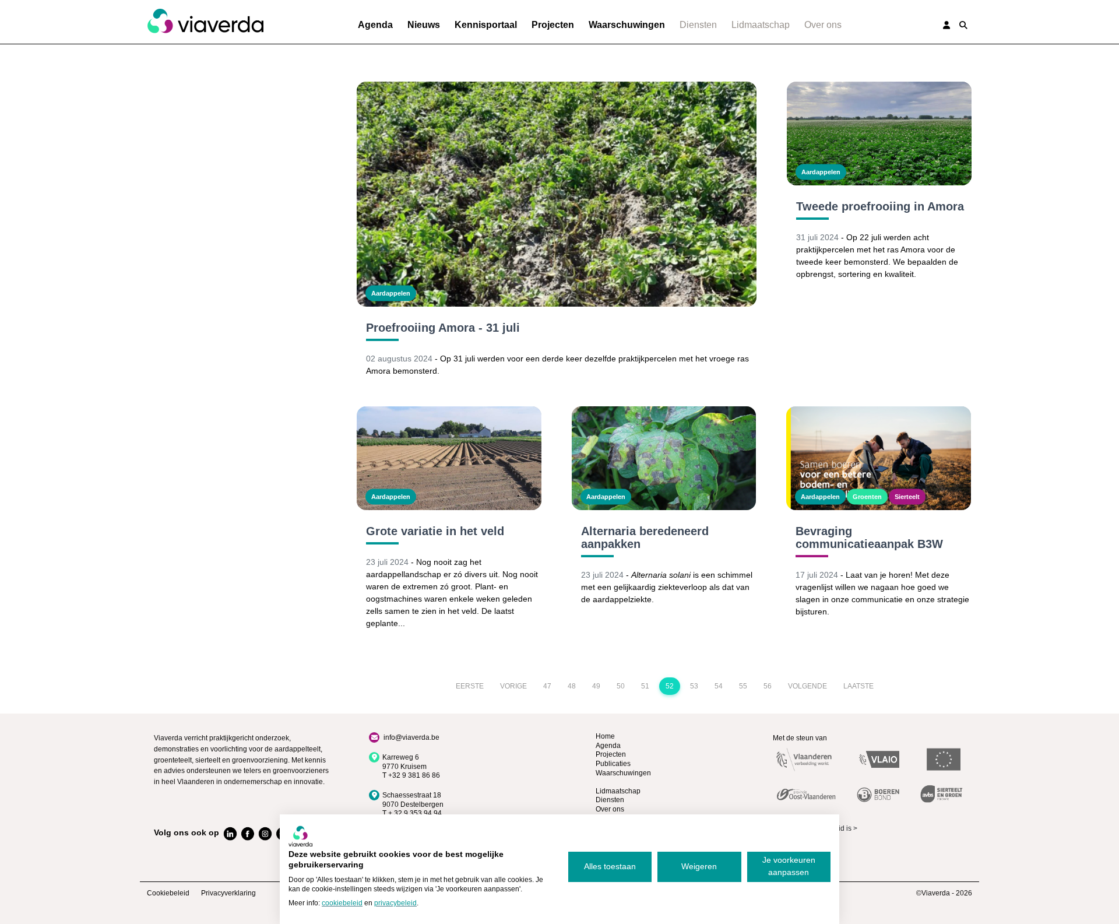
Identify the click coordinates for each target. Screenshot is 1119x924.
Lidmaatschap (760, 25)
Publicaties (613, 764)
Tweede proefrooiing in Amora (880, 206)
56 (767, 686)
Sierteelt (907, 496)
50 (621, 686)
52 (670, 686)
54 (719, 686)
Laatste (858, 686)
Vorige (513, 686)
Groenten (867, 496)
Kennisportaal (486, 25)
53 (694, 686)
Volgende (807, 686)
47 (547, 686)
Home (605, 736)
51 (645, 686)
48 (572, 686)
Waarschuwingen (627, 25)
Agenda (375, 25)
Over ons (823, 25)
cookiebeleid (342, 903)
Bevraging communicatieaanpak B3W (869, 537)
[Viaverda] (205, 21)
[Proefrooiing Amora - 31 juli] (556, 194)
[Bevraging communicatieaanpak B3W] (878, 458)
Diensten (698, 25)
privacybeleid (395, 903)
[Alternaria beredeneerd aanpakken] (664, 458)
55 (743, 686)
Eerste (470, 686)
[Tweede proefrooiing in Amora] (879, 133)
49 (596, 686)
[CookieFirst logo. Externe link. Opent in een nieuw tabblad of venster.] (300, 835)
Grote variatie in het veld (435, 531)
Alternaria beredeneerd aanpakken (645, 537)
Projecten (553, 25)
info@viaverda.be (411, 737)
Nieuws (423, 25)
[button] (963, 25)
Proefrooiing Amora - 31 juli (443, 327)
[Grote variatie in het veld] (449, 458)
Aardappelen (390, 293)
